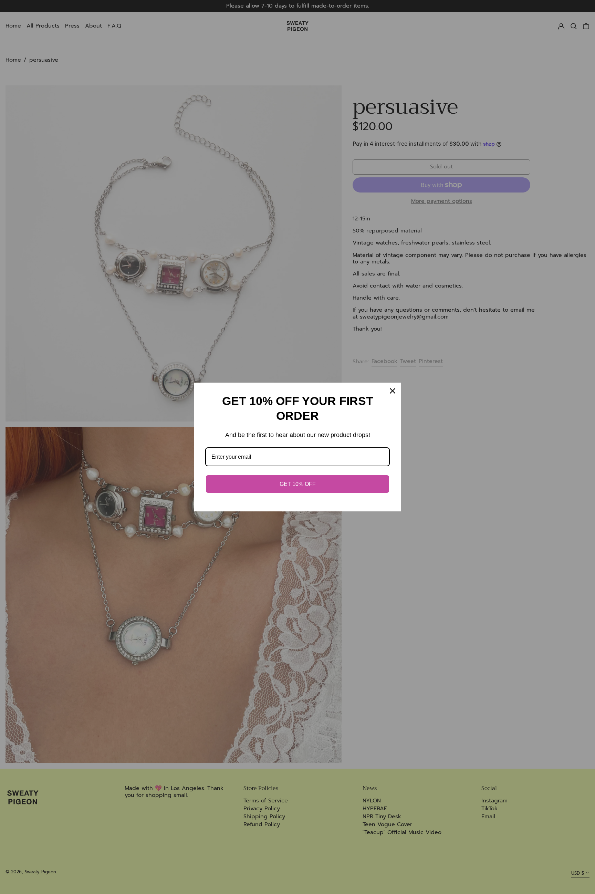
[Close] (392, 391)
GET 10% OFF (298, 484)
